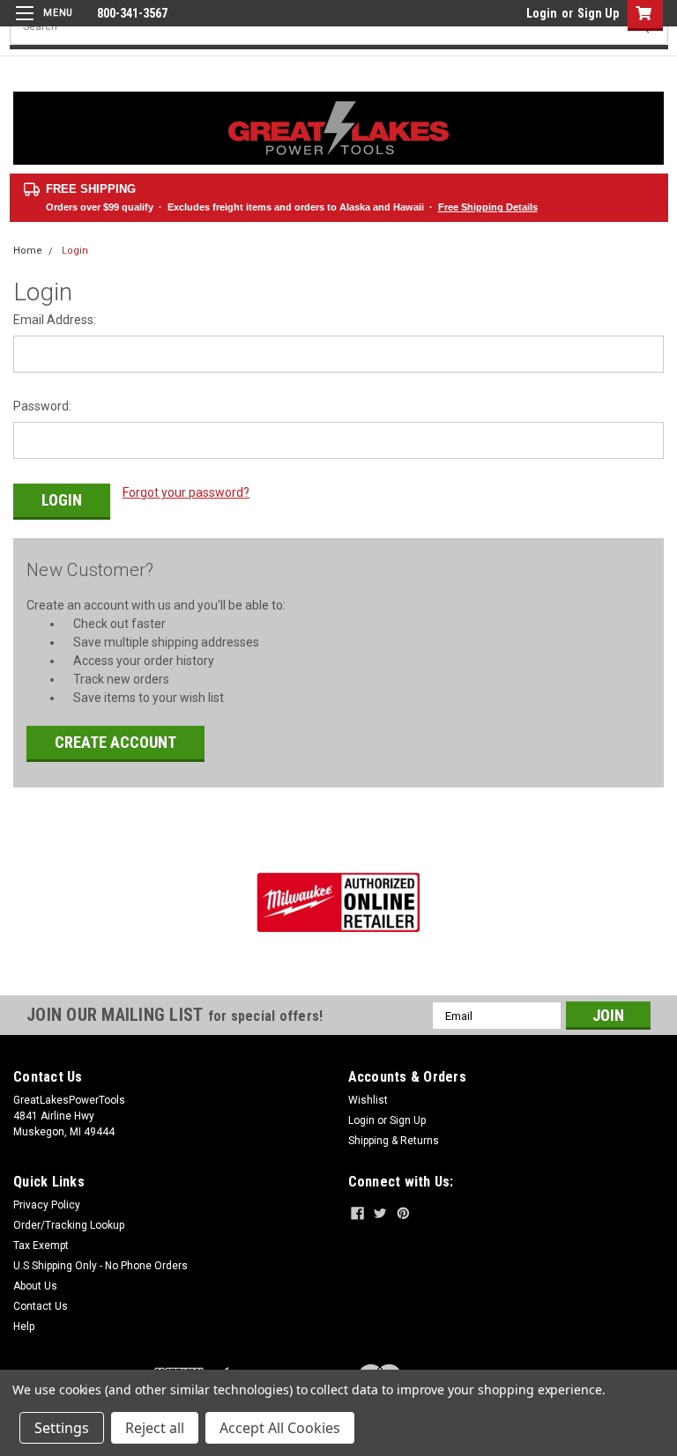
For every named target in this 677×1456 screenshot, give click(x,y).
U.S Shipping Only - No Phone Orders (100, 1266)
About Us (35, 1286)
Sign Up (598, 13)
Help (23, 1326)
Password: (42, 406)
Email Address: (54, 320)
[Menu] (42, 24)
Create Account (115, 742)
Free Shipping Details (488, 207)
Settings (61, 1428)
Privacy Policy (46, 1205)
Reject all (154, 1428)
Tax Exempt (41, 1245)
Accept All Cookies (279, 1428)
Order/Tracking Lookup (68, 1225)
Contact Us (40, 1306)
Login (541, 13)
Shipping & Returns (393, 1140)
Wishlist (368, 1100)
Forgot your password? (186, 492)
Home (27, 250)
